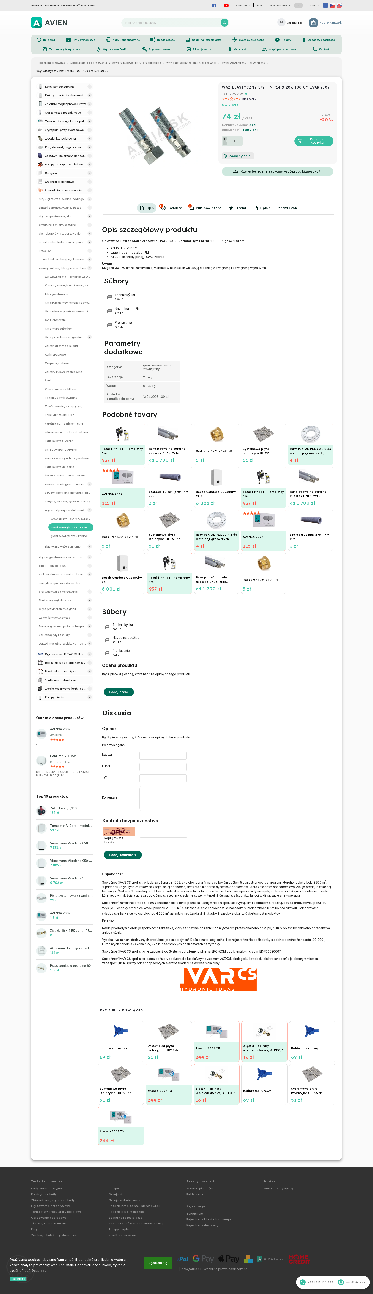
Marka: (230, 105)
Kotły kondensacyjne (123, 39)
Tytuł (105, 777)
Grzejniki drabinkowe (125, 1200)
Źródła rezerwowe (122, 1235)
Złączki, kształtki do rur (48, 1223)
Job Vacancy (280, 5)
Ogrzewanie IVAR (111, 49)
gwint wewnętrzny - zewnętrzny (157, 367)
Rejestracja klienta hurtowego (208, 1219)
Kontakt (243, 5)
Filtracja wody (198, 49)
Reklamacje (195, 1194)
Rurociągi (45, 39)
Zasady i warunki (200, 1181)
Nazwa (107, 754)
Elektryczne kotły (44, 1194)
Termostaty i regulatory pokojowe (56, 1211)
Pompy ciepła (119, 1229)
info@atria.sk (191, 1269)
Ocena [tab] (240, 208)
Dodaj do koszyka (317, 140)
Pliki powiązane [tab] (205, 207)
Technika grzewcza (47, 1181)
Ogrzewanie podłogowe (49, 1217)
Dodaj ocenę (119, 692)
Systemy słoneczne (248, 39)
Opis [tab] (150, 208)
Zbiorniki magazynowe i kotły (53, 1200)
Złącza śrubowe (156, 49)
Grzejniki (236, 49)
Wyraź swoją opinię (278, 1188)
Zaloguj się (194, 1213)
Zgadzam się (158, 1263)
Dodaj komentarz (123, 855)
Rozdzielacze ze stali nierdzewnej (134, 1206)
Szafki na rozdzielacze (203, 39)
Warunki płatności (199, 1188)
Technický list (125, 297)
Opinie (265, 208)
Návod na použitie (128, 311)
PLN (313, 5)
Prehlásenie (123, 325)
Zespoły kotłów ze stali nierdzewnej (136, 1223)
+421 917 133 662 (317, 1282)
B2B (260, 5)
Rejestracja (195, 1206)
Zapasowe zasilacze (318, 39)
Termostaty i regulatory (61, 49)
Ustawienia (18, 1278)
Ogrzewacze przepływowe (51, 1206)
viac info (40, 1271)
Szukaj (224, 23)
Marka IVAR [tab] (287, 208)
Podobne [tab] (171, 207)
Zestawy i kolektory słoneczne (54, 1235)
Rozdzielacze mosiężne (126, 1211)
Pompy (283, 39)
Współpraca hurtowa (279, 49)
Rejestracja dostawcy (202, 1225)
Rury (34, 1229)
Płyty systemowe (80, 39)
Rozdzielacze (162, 39)
